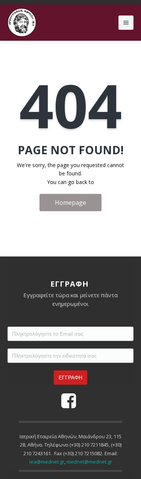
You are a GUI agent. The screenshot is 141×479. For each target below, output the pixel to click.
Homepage (70, 202)
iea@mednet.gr (46, 461)
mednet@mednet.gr (89, 461)
